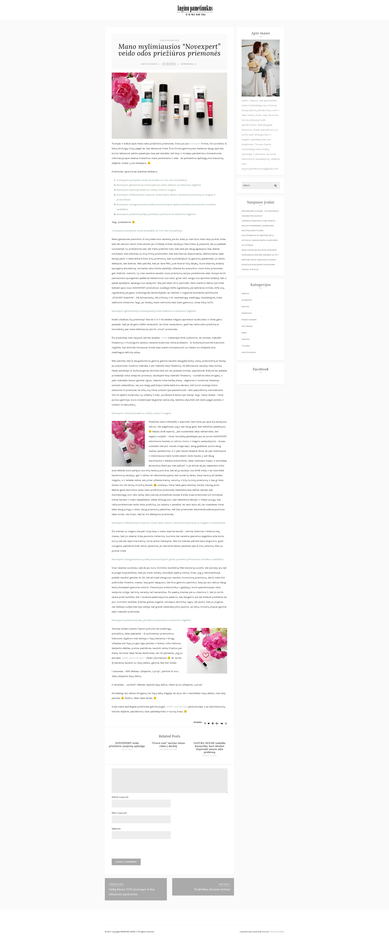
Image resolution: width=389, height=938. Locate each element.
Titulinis (246, 346)
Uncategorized (169, 40)
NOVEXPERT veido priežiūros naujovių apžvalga (127, 744)
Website (116, 828)
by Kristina (169, 64)
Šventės (246, 339)
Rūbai (244, 333)
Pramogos (247, 313)
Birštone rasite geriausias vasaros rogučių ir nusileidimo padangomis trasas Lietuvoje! (259, 265)
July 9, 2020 (127, 749)
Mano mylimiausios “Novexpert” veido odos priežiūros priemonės (169, 49)
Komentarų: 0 (188, 64)
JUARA (164, 337)
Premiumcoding (276, 932)
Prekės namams (249, 320)
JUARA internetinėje (176, 706)
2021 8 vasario (149, 64)
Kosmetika (247, 300)
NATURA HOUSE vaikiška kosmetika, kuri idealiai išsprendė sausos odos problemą (209, 747)
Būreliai (245, 293)
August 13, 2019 (210, 755)
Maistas (245, 307)
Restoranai (247, 326)
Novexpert (195, 143)
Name (120, 797)
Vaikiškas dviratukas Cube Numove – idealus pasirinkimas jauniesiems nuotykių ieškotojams (259, 226)
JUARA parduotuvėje (132, 657)
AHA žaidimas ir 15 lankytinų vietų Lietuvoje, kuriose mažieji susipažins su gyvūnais (260, 240)
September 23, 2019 (168, 749)
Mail (119, 812)
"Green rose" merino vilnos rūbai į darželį (168, 744)
